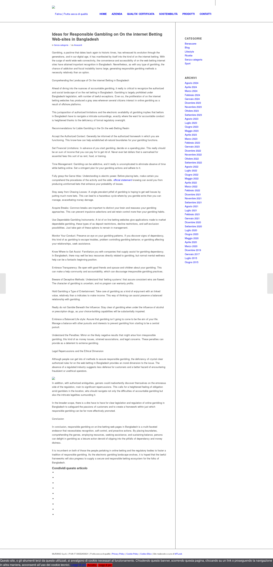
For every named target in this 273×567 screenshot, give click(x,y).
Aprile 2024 (191, 87)
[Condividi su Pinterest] (57, 488)
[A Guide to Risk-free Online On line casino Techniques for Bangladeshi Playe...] (3, 283)
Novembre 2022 (193, 154)
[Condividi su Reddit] (57, 509)
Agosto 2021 (191, 206)
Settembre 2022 (193, 162)
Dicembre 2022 (193, 150)
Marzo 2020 (191, 246)
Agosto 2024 (191, 83)
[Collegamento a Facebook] (218, 3)
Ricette (188, 55)
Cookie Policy (132, 553)
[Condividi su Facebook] (57, 472)
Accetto (92, 565)
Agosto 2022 (191, 166)
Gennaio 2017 (192, 254)
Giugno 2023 (191, 126)
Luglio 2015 (191, 258)
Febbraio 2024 (192, 95)
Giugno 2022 (191, 174)
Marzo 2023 (191, 138)
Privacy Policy (118, 553)
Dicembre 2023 (193, 102)
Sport (188, 63)
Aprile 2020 (191, 242)
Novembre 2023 (193, 107)
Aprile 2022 (191, 182)
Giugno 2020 (191, 234)
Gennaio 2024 (192, 99)
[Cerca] (217, 14)
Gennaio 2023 (192, 146)
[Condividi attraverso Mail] (57, 514)
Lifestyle (189, 51)
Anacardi (78, 45)
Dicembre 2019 (193, 250)
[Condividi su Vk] (57, 504)
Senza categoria (61, 45)
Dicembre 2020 (193, 222)
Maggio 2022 (192, 178)
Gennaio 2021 (192, 218)
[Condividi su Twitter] (57, 477)
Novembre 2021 (193, 198)
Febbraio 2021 (192, 214)
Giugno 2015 (191, 262)
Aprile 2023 (191, 134)
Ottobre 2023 (192, 110)
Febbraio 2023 (192, 142)
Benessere (190, 43)
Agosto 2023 (191, 118)
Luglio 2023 (191, 122)
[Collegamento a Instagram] (212, 3)
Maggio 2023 (192, 130)
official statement (122, 180)
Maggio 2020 (192, 238)
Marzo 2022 (191, 186)
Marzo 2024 (191, 91)
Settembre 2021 (193, 202)
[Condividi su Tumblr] (57, 498)
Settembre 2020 (193, 226)
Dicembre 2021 (193, 194)
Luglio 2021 (191, 210)
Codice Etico (146, 553)
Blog (187, 47)
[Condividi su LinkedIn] (57, 493)
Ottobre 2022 (192, 158)
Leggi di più (78, 565)
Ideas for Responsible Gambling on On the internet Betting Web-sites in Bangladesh (107, 36)
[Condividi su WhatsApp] (57, 483)
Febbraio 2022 (192, 190)
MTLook (178, 553)
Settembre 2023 (193, 115)
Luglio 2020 (191, 230)
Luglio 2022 (191, 170)
